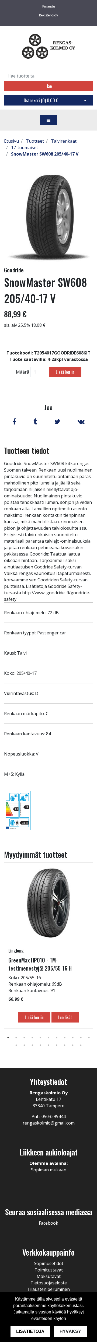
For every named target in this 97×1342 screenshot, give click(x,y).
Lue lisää (65, 1017)
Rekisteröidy (48, 15)
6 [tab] (48, 1037)
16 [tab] (48, 1045)
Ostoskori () (41, 100)
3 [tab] (24, 1037)
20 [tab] (81, 1045)
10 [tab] (81, 1037)
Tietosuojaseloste (48, 1283)
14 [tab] (32, 1045)
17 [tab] (56, 1045)
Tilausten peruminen (48, 1289)
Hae (49, 86)
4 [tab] (32, 1037)
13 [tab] (24, 1045)
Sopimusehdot (48, 1263)
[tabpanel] (48, 945)
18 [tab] (64, 1045)
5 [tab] (40, 1037)
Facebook (48, 1223)
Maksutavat (49, 1276)
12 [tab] (16, 1045)
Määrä (22, 372)
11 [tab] (89, 1037)
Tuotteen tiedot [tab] (26, 450)
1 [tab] (8, 1037)
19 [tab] (72, 1045)
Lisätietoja (30, 1331)
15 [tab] (40, 1045)
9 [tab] (72, 1037)
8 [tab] (64, 1037)
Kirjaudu (48, 6)
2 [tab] (16, 1037)
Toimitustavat (48, 1270)
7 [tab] (56, 1037)
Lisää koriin (65, 372)
